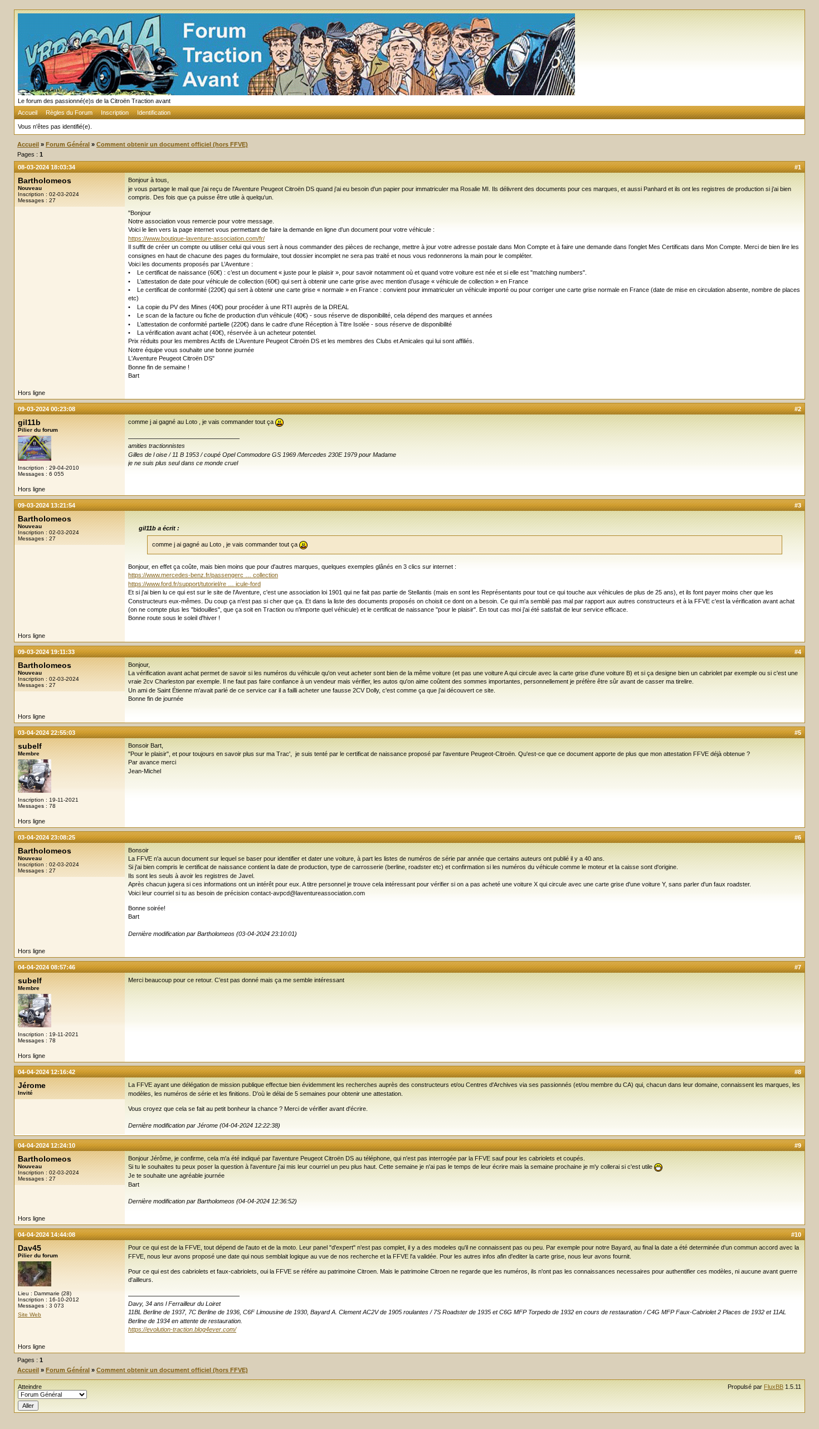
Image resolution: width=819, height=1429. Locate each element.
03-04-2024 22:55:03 (46, 732)
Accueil (27, 112)
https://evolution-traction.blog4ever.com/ (182, 1329)
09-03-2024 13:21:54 (46, 505)
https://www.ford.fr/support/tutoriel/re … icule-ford (194, 584)
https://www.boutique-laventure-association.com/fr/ (196, 238)
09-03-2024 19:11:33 (46, 651)
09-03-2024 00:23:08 (46, 409)
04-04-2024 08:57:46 (46, 967)
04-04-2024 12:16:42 (46, 1072)
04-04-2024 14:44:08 (46, 1234)
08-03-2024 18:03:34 (46, 167)
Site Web (29, 1314)
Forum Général (68, 144)
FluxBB (773, 1386)
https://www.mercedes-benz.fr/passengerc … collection (203, 575)
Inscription (115, 112)
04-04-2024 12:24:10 (46, 1145)
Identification (153, 112)
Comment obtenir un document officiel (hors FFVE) (172, 144)
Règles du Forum (69, 112)
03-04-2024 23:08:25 (46, 837)
